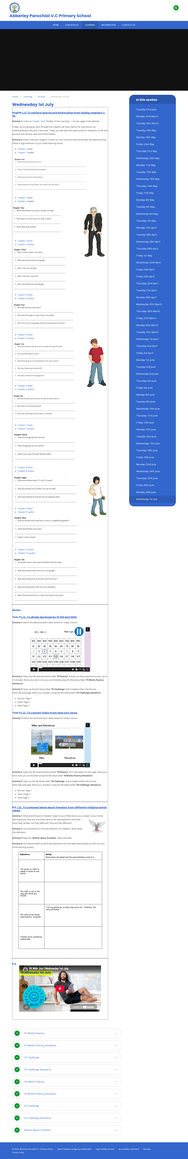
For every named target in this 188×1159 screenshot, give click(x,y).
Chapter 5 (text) (25, 334)
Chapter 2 (22, 197)
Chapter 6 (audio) (26, 389)
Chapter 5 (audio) (26, 338)
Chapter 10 (37, 121)
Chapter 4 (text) (25, 294)
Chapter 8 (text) (25, 467)
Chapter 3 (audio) (26, 244)
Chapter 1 (22, 149)
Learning (28, 96)
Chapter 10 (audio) (26, 553)
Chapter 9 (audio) (26, 512)
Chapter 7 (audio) (26, 428)
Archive (41, 96)
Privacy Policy (18, 1152)
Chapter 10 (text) (26, 549)
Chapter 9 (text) (25, 508)
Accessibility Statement (129, 1149)
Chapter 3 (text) (25, 240)
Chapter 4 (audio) (26, 298)
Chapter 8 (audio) (26, 471)
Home (15, 96)
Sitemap (146, 1149)
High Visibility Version (105, 1149)
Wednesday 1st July (60, 96)
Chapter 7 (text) (25, 425)
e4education (86, 1149)
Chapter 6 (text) (25, 385)
